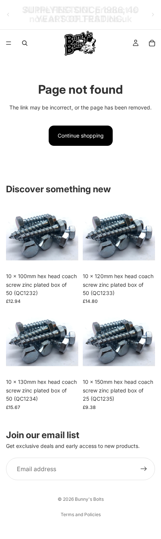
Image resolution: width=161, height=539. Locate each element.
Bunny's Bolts (89, 499)
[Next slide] (153, 14)
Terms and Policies (81, 514)
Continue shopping (81, 135)
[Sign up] (144, 469)
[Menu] (8, 43)
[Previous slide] (8, 14)
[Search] (24, 43)
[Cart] (152, 43)
